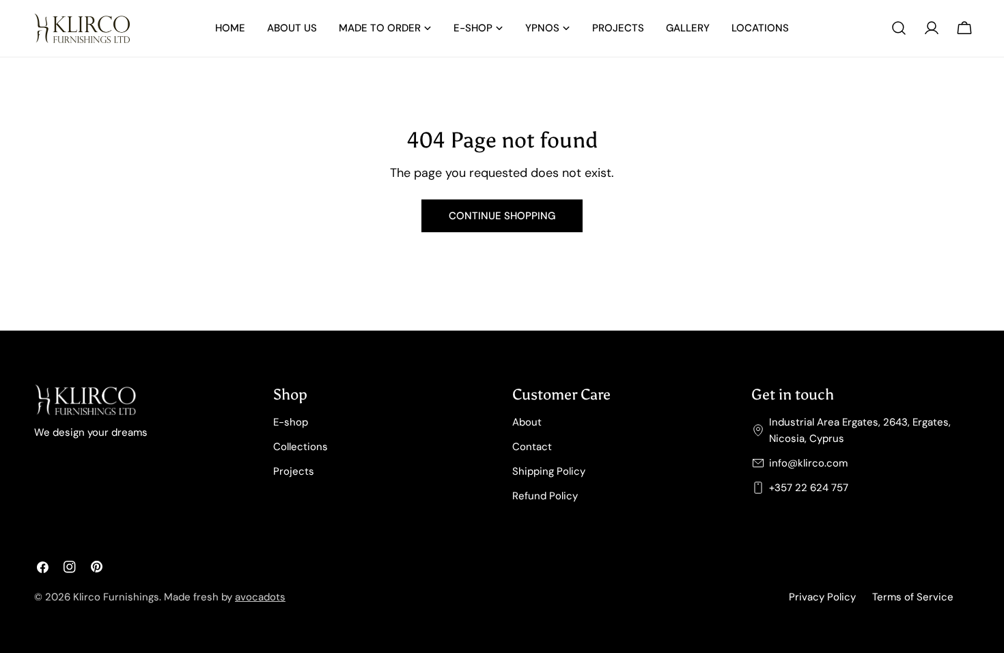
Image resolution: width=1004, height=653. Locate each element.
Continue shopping (502, 216)
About (527, 422)
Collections (300, 447)
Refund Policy (545, 496)
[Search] (898, 28)
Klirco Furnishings (116, 597)
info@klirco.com (808, 463)
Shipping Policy (548, 471)
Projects (293, 471)
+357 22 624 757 (808, 488)
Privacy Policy (822, 597)
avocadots (260, 597)
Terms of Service (912, 597)
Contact (532, 447)
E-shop (290, 422)
